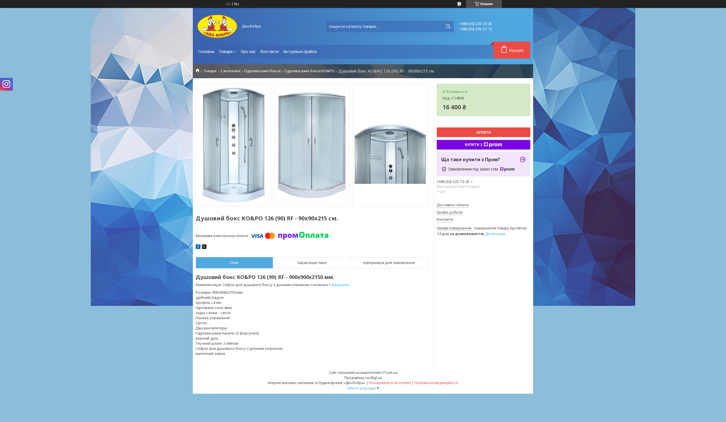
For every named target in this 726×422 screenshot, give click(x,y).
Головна (206, 51)
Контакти (269, 51)
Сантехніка (230, 71)
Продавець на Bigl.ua (363, 377)
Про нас (248, 51)
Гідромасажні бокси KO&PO (309, 71)
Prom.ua (390, 372)
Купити (483, 132)
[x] (204, 247)
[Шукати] (448, 26)
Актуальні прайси (300, 51)
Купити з (473, 144)
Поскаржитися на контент (390, 382)
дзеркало (340, 284)
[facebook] (198, 247)
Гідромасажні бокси (262, 71)
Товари (226, 51)
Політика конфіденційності (436, 382)
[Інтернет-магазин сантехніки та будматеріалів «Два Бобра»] (217, 26)
